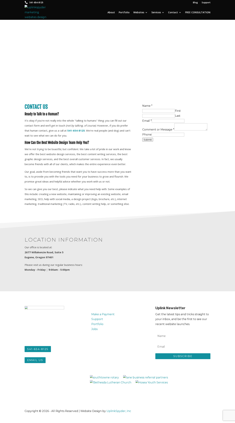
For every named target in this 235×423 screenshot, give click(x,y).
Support (97, 319)
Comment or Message (158, 129)
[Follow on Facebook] (92, 352)
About (111, 12)
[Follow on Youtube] (124, 352)
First (178, 110)
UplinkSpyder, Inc (118, 411)
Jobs (94, 329)
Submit (148, 139)
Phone (147, 134)
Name (147, 105)
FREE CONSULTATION (197, 12)
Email (147, 120)
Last (177, 115)
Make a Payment (103, 314)
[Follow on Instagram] (100, 352)
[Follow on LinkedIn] (116, 352)
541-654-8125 (37, 349)
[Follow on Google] (108, 352)
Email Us (35, 360)
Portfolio (124, 12)
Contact (173, 12)
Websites (138, 12)
